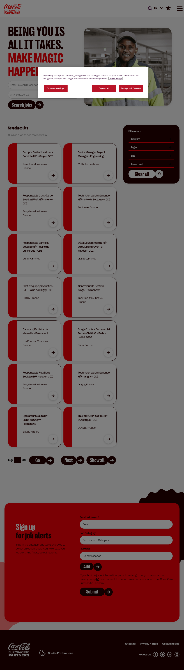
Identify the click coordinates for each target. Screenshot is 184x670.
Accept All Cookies (131, 88)
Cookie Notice (115, 79)
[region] (93, 82)
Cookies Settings (56, 88)
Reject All (104, 88)
